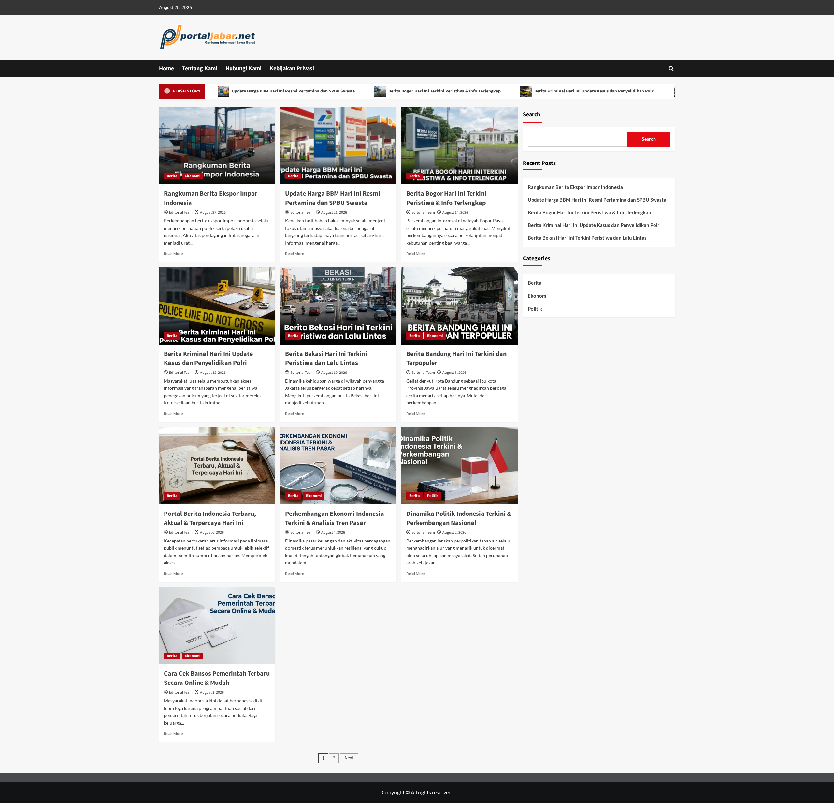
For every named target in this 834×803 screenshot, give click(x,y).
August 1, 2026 (212, 692)
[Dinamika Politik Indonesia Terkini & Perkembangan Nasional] (459, 465)
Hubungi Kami (243, 68)
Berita (172, 176)
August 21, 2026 (334, 212)
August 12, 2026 (213, 372)
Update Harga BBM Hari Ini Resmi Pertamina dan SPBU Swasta (263, 91)
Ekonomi (192, 176)
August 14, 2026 (455, 212)
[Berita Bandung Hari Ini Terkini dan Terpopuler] (459, 305)
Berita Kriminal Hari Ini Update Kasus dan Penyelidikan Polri (564, 91)
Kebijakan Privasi (292, 68)
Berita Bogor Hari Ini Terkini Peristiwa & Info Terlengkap (414, 91)
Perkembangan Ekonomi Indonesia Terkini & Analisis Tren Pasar (334, 518)
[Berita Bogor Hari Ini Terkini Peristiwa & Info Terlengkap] (459, 145)
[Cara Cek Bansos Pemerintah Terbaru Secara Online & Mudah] (217, 625)
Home (166, 68)
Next (349, 758)
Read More (173, 253)
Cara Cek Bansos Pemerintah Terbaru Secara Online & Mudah (217, 678)
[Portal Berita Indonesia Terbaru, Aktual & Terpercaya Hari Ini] (217, 465)
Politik (433, 496)
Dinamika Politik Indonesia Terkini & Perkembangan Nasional (458, 518)
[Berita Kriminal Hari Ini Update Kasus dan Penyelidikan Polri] (217, 305)
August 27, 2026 (213, 212)
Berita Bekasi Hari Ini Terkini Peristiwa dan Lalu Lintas (326, 358)
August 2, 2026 (454, 532)
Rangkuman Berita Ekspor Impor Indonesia (575, 187)
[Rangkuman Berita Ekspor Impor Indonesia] (217, 145)
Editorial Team (181, 212)
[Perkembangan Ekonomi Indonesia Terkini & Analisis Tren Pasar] (338, 465)
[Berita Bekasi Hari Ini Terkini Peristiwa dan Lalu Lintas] (338, 305)
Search (531, 114)
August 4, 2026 (333, 532)
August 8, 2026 (454, 372)
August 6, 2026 (212, 532)
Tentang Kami (199, 68)
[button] (671, 68)
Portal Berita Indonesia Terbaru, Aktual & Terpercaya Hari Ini (210, 518)
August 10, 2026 (334, 372)
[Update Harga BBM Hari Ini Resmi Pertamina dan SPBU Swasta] (338, 145)
